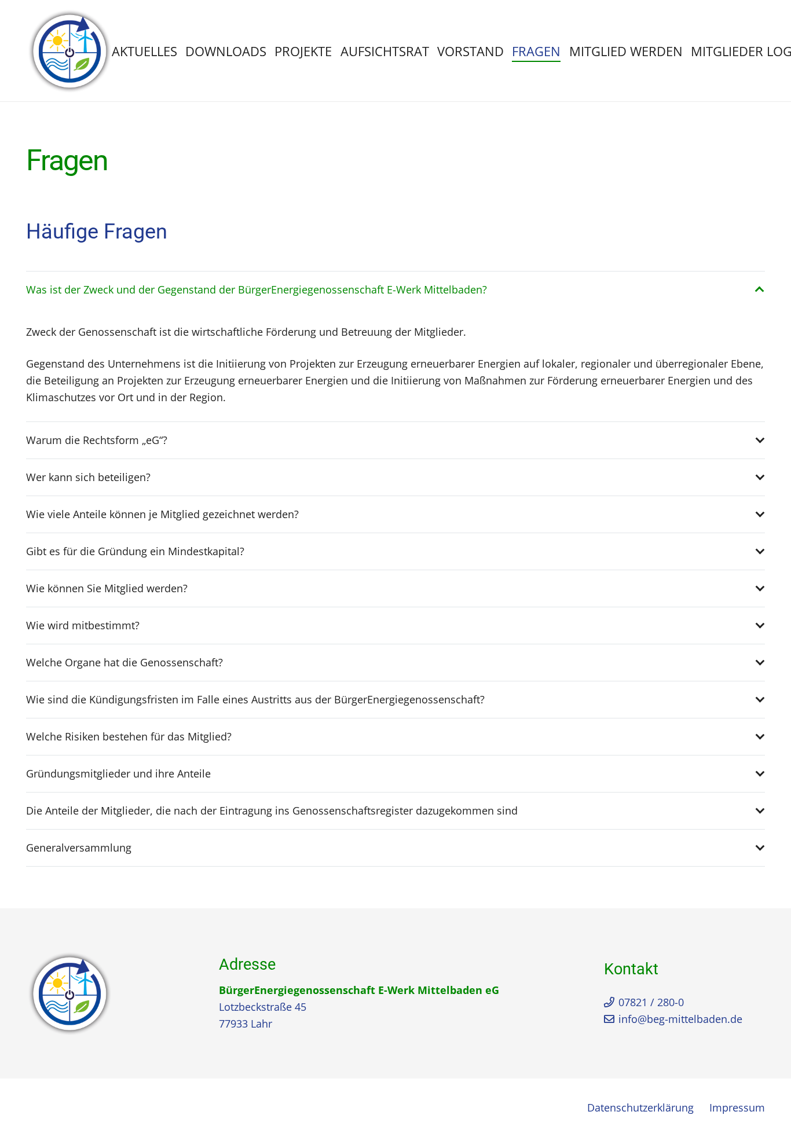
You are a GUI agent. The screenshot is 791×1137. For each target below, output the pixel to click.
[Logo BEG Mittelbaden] (69, 51)
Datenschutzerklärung (640, 1107)
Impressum (737, 1107)
